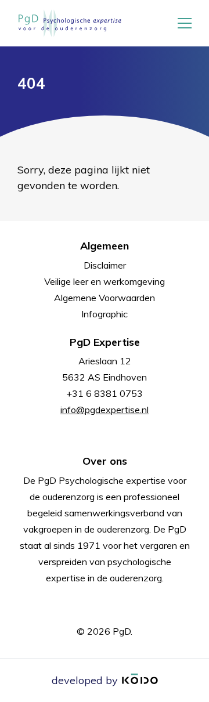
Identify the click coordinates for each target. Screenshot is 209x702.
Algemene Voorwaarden (104, 297)
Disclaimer (105, 265)
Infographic (104, 314)
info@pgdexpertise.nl (104, 409)
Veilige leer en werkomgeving (104, 281)
